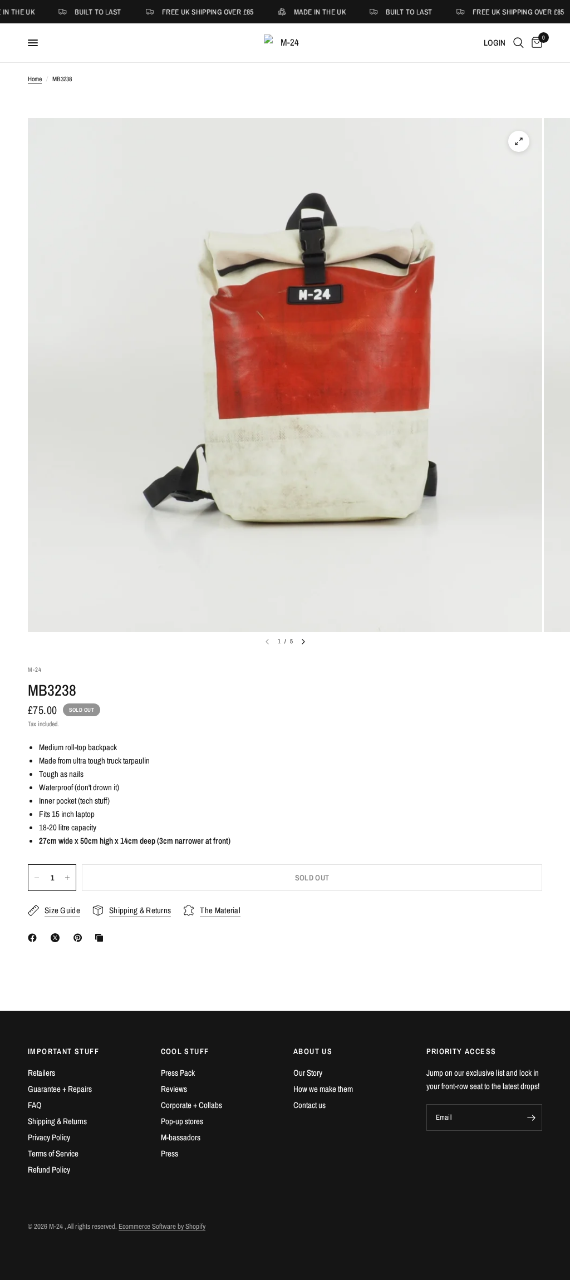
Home (35, 79)
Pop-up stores (182, 1121)
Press (169, 1153)
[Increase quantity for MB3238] (67, 877)
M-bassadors (180, 1137)
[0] (535, 42)
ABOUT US (312, 1051)
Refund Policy (49, 1169)
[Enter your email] (531, 1117)
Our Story (307, 1073)
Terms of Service (53, 1153)
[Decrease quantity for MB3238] (36, 877)
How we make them (323, 1089)
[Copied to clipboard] (101, 937)
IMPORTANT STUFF (63, 1051)
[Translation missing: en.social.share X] (57, 937)
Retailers (41, 1073)
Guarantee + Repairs (60, 1089)
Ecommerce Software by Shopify (162, 1226)
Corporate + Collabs (191, 1105)
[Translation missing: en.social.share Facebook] (34, 937)
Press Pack (178, 1073)
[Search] (518, 42)
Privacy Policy (49, 1137)
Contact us (309, 1105)
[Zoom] (518, 141)
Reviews (174, 1089)
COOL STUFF (185, 1051)
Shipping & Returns (57, 1121)
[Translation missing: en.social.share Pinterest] (80, 937)
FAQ (35, 1105)
